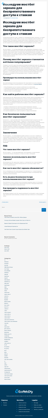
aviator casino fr (7, 294)
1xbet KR (6, 278)
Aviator (5, 290)
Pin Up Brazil (6, 346)
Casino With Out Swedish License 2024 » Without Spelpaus (15, 217)
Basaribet (6, 299)
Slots (5, 363)
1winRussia (6, 272)
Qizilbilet (6, 355)
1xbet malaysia (7, 279)
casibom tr (6, 308)
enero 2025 (6, 250)
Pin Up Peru (6, 348)
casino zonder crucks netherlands (10, 321)
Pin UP (5, 344)
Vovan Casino (7, 377)
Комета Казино (7, 379)
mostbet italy (6, 335)
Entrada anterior (4, 202)
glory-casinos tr (7, 328)
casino (5, 310)
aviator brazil (6, 292)
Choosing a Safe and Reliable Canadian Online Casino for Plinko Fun (17, 220)
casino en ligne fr (7, 312)
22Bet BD (6, 288)
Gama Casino (6, 326)
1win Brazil (6, 263)
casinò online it (7, 317)
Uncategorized (7, 18)
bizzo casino (6, 305)
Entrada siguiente (43, 202)
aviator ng (6, 296)
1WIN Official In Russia (8, 267)
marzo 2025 (6, 247)
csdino (5, 325)
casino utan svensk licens (9, 319)
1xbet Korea (6, 276)
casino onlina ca (7, 314)
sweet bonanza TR (8, 370)
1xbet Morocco (7, 281)
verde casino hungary (8, 373)
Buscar (3, 207)
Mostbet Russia (7, 339)
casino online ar (7, 316)
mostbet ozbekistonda (8, 337)
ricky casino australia (8, 359)
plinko (5, 352)
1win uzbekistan (7, 270)
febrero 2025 (6, 249)
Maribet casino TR (7, 334)
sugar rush (6, 366)
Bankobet (6, 297)
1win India (6, 265)
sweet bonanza (7, 368)
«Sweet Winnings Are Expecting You (11, 226)
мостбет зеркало (38, 84)
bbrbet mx (6, 303)
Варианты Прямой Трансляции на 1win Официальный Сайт (16, 223)
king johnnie (6, 332)
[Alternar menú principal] (45, 3)
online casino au (7, 343)
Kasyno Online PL (7, 330)
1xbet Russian (6, 285)
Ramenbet (6, 357)
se (4, 361)
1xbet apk (6, 274)
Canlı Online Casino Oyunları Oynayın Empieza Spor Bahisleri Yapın (17, 229)
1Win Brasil (6, 261)
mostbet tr (6, 341)
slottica (5, 364)
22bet (5, 287)
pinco (5, 350)
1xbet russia (6, 283)
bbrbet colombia (7, 301)
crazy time (6, 323)
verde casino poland (8, 375)
